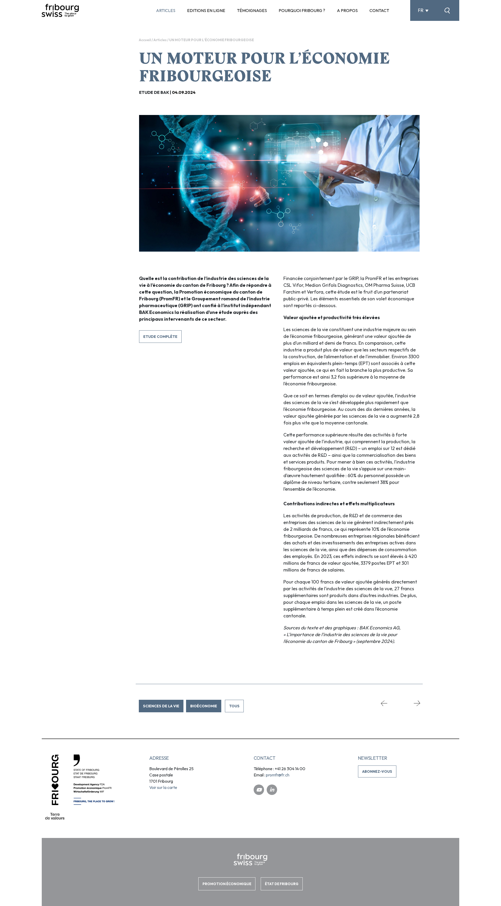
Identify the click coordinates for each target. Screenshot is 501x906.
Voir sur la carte (163, 787)
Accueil (145, 40)
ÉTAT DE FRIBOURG (282, 883)
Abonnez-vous (377, 771)
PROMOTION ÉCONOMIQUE (226, 883)
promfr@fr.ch (277, 774)
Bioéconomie (203, 706)
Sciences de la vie (161, 706)
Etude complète (160, 336)
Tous (234, 706)
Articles (160, 40)
